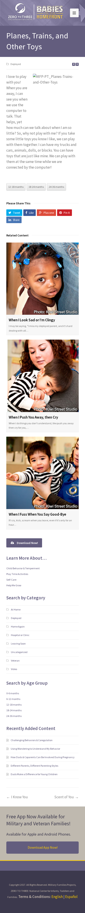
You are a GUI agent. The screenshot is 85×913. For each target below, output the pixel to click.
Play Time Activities (17, 574)
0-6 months (12, 693)
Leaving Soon (18, 643)
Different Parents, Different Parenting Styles (35, 765)
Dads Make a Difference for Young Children (34, 774)
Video (14, 669)
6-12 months (13, 699)
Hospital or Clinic (20, 635)
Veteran (15, 660)
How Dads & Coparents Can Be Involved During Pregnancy (43, 757)
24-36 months (56, 186)
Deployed (15, 64)
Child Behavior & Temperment (23, 568)
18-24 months (36, 186)
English (57, 896)
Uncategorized (19, 652)
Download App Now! (43, 847)
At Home (15, 609)
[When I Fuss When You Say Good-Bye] (42, 473)
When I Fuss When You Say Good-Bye (37, 514)
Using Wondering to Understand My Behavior (36, 748)
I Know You (19, 797)
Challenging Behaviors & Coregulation (32, 740)
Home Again (18, 626)
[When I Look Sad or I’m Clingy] (42, 279)
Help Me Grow (13, 585)
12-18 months (16, 186)
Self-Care (11, 579)
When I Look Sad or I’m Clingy (32, 320)
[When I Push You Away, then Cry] (42, 376)
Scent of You (64, 797)
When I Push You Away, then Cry (33, 417)
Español (71, 896)
